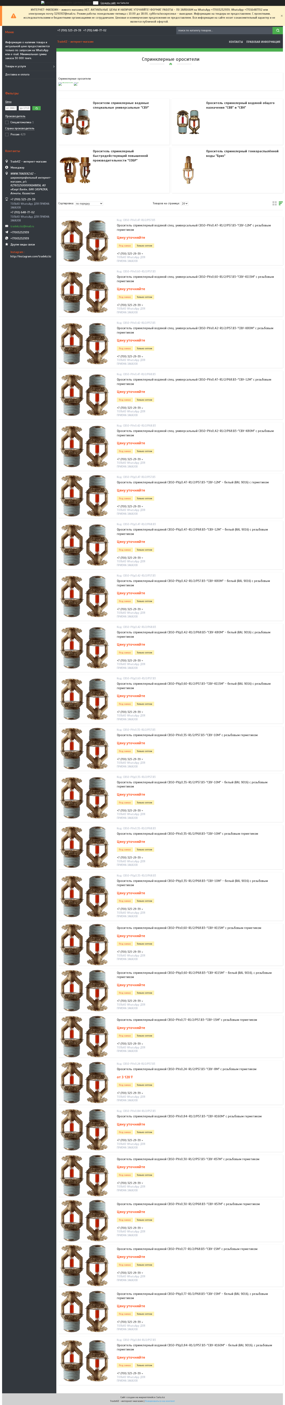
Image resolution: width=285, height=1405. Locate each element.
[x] (76, 82)
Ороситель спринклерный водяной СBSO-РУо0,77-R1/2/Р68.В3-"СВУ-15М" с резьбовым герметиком (187, 1249)
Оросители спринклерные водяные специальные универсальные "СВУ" (121, 105)
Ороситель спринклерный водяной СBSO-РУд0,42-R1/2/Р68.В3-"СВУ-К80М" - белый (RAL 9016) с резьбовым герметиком (193, 634)
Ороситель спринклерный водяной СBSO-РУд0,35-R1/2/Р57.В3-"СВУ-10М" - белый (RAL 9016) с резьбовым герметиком (192, 784)
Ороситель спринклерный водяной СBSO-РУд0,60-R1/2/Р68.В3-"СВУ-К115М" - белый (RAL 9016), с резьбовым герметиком (194, 975)
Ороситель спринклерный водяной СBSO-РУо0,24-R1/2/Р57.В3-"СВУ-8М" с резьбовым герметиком (186, 1069)
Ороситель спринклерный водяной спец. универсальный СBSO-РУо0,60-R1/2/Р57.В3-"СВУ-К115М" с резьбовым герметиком (195, 279)
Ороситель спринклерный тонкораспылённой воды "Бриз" (242, 153)
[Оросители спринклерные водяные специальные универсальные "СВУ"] (75, 122)
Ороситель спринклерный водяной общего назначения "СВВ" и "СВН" (240, 105)
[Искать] (277, 30)
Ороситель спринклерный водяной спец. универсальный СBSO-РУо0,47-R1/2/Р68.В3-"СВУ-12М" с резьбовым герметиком (194, 382)
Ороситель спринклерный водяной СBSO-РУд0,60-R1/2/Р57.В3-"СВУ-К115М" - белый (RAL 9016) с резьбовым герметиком (194, 686)
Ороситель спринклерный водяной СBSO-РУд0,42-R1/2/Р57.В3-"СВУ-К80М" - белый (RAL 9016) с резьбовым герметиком (193, 583)
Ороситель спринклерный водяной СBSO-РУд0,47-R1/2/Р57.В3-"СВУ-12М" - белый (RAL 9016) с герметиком (193, 482)
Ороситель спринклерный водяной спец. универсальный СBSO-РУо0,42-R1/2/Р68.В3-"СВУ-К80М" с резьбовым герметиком (195, 433)
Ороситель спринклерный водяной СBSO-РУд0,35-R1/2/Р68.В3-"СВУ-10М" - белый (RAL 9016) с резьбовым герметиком (192, 883)
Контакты (236, 42)
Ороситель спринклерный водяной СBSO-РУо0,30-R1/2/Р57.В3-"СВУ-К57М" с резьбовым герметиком (188, 1159)
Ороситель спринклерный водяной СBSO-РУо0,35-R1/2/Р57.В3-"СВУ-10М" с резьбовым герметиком (187, 735)
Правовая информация (263, 42)
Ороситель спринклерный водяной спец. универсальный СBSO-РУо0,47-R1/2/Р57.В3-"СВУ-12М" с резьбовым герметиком (194, 227)
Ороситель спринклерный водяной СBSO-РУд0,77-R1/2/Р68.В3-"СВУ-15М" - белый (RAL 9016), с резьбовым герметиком (192, 1296)
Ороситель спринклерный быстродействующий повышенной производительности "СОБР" (120, 155)
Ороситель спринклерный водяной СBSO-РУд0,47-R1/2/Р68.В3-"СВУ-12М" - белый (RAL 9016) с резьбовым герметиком (192, 532)
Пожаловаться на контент (160, 1401)
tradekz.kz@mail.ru (22, 226)
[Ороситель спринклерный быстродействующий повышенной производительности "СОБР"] (75, 170)
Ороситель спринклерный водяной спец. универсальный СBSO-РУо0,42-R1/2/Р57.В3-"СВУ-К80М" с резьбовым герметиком (195, 330)
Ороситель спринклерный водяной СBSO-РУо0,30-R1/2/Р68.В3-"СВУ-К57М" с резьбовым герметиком (188, 1204)
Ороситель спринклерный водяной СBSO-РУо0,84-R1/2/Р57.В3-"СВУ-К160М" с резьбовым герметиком (189, 1116)
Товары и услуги (15, 66)
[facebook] (65, 82)
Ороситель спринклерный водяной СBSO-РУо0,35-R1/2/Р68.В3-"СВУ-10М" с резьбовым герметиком (187, 834)
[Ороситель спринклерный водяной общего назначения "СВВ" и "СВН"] (188, 122)
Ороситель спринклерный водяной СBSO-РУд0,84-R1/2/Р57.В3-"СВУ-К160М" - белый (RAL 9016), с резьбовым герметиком (194, 1347)
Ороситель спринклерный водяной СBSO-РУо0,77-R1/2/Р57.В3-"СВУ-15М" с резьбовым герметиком (187, 1020)
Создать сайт (108, 2)
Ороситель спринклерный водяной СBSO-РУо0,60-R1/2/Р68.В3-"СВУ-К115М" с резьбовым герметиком (189, 928)
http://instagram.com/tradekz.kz (30, 256)
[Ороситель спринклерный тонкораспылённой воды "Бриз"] (188, 170)
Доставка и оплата (17, 74)
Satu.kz (160, 1397)
